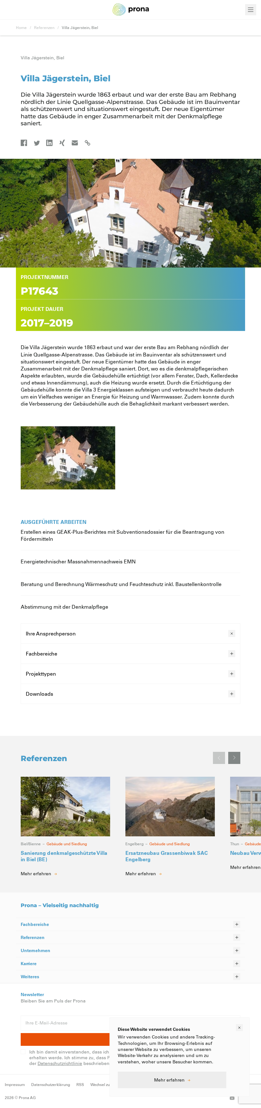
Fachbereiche (41, 653)
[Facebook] (24, 143)
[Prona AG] (131, 10)
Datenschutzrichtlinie (60, 1063)
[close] (239, 1027)
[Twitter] (36, 143)
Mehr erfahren (169, 1080)
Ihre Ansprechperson (51, 633)
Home (21, 27)
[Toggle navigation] (250, 9)
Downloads (39, 693)
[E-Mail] (75, 143)
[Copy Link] (87, 143)
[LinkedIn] (49, 143)
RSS (80, 1084)
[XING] (62, 143)
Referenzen (44, 27)
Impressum (15, 1084)
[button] (234, 758)
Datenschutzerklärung (50, 1084)
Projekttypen (41, 673)
